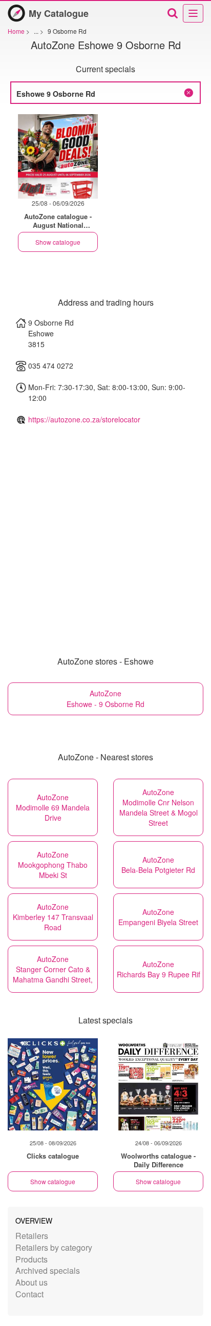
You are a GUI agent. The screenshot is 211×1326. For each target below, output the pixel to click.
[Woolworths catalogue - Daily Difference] (158, 1084)
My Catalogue (59, 13)
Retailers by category (53, 1247)
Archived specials (47, 1270)
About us (31, 1282)
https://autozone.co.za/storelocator (84, 419)
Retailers (31, 1236)
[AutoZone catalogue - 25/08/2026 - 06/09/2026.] (58, 156)
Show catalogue (57, 242)
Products (31, 1259)
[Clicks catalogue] (53, 1084)
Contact (29, 1294)
